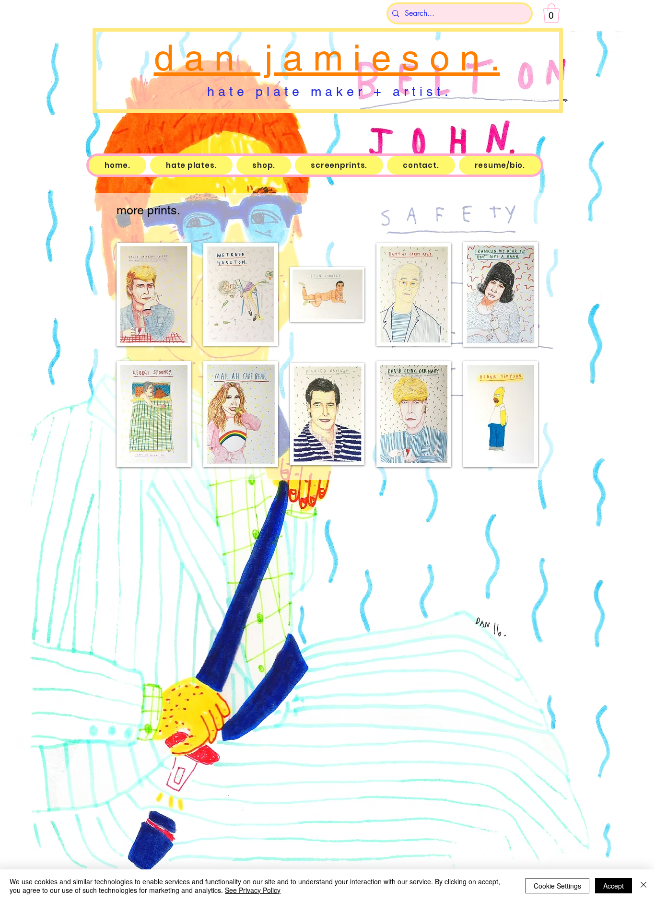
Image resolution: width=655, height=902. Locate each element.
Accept (613, 885)
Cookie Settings (557, 885)
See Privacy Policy (253, 890)
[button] (551, 13)
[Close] (643, 885)
